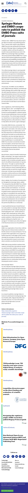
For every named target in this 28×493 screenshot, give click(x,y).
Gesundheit (4, 464)
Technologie (5, 460)
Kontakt (16, 466)
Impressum (17, 462)
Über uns (17, 460)
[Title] (9, 10)
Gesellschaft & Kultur (7, 462)
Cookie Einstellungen (19, 468)
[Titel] (3, 10)
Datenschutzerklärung (19, 464)
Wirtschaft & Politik (6, 468)
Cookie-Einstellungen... (6, 487)
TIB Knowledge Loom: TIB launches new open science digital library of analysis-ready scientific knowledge (13, 366)
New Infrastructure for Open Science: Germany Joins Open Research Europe (14, 339)
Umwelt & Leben (6, 466)
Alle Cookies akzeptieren (7, 490)
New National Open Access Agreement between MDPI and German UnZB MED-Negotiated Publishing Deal (14, 438)
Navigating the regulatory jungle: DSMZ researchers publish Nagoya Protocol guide (14, 417)
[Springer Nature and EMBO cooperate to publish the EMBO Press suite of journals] (6, 10)
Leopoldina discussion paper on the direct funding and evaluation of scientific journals (14, 391)
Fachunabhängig (6, 469)
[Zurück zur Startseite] (14, 3)
